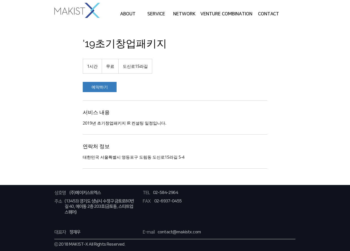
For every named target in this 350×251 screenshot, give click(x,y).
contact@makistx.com (179, 232)
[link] (100, 87)
